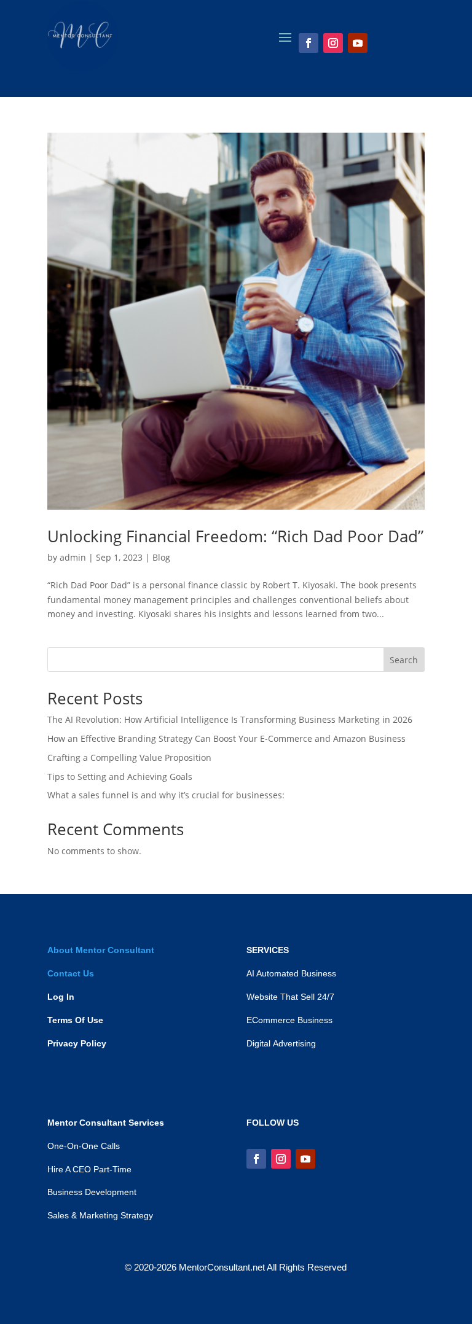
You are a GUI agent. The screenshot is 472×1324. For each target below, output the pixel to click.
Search (404, 660)
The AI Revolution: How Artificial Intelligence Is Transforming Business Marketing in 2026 (229, 719)
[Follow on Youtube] (358, 43)
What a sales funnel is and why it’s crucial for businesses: (166, 795)
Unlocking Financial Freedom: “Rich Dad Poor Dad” (235, 536)
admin (73, 557)
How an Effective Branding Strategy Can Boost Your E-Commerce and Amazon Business (226, 738)
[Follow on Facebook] (308, 43)
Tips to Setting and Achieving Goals (119, 776)
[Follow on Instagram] (333, 43)
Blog (161, 557)
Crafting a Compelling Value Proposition (129, 757)
